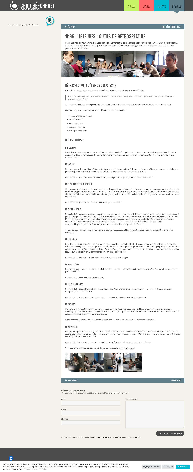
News (131, 6)
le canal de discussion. (125, 348)
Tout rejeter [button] (168, 466)
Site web (64, 419)
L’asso (177, 6)
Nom (63, 399)
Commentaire (131, 399)
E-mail (64, 409)
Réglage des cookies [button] (151, 466)
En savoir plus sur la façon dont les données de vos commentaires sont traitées (117, 437)
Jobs (146, 6)
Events (161, 6)
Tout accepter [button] (182, 466)
